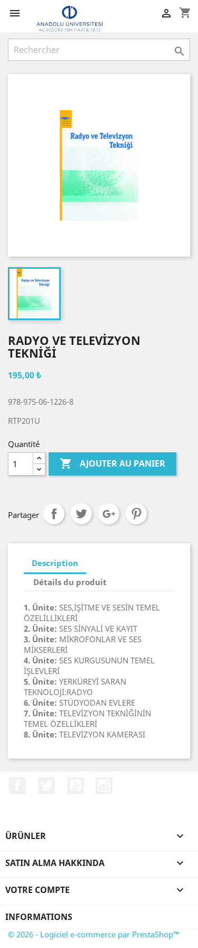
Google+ (108, 513)
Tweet (81, 513)
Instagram (104, 785)
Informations (38, 917)
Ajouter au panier (112, 463)
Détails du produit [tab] (70, 582)
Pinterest (136, 513)
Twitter (46, 785)
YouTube (75, 785)
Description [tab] (55, 563)
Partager (53, 513)
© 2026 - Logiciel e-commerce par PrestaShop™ (94, 934)
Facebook (17, 785)
